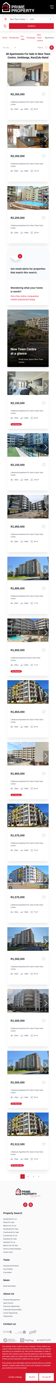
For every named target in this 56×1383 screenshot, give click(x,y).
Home (4, 38)
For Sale (22, 37)
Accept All (46, 1377)
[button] (27, 19)
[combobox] (41, 19)
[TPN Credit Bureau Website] (32, 1332)
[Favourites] (43, 94)
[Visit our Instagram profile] (31, 1205)
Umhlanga (30, 38)
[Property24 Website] (44, 1340)
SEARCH (31, 26)
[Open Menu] (51, 7)
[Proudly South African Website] (20, 1332)
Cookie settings (15, 1377)
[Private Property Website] (10, 1340)
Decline (32, 1377)
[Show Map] (51, 47)
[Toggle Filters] (5, 26)
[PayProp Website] (27, 1340)
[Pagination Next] (39, 1176)
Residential (14, 38)
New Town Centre (40, 38)
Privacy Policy (45, 1359)
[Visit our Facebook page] (25, 1205)
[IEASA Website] (7, 1332)
